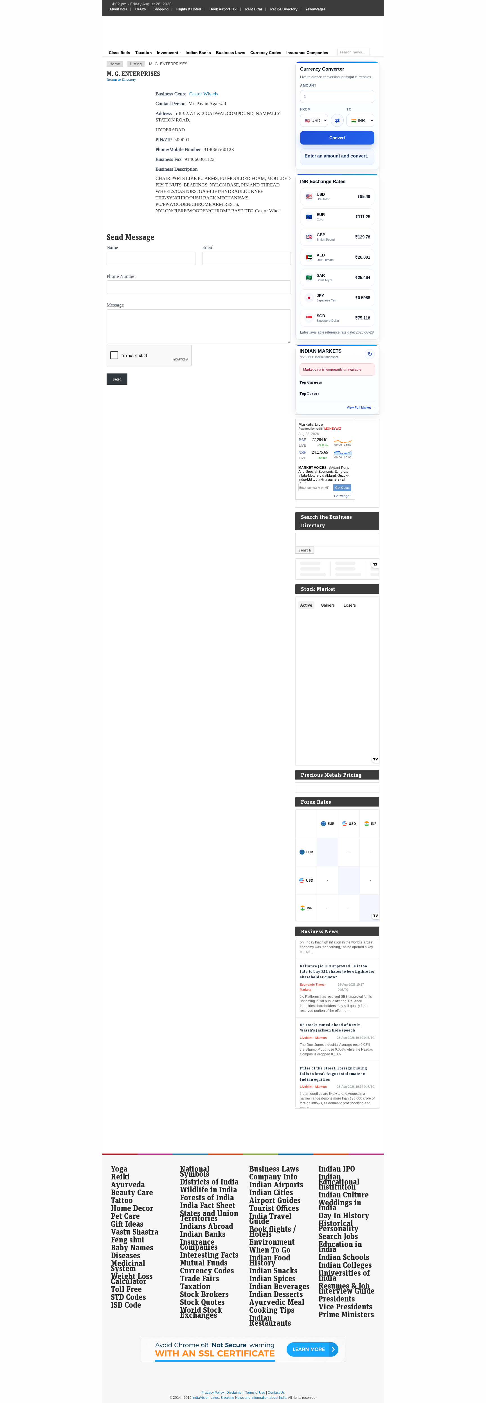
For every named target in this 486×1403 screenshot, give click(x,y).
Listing (136, 64)
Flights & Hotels (189, 9)
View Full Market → (361, 407)
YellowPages (315, 9)
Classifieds (119, 52)
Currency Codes (265, 52)
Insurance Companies (307, 52)
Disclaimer (234, 1393)
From (305, 109)
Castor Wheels (203, 94)
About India (118, 9)
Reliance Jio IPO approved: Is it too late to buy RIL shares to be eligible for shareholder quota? (337, 954)
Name (112, 247)
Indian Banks (198, 52)
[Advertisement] (281, 31)
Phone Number (121, 276)
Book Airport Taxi (223, 9)
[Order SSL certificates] (243, 1361)
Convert (337, 137)
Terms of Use (255, 1393)
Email (208, 247)
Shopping (161, 9)
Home (114, 64)
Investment (167, 52)
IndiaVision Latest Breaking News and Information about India (239, 1398)
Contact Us (276, 1393)
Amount (308, 85)
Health (140, 9)
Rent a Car (253, 9)
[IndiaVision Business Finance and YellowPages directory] (137, 32)
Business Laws (230, 52)
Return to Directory (121, 79)
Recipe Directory (284, 9)
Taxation (143, 52)
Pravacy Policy (212, 1393)
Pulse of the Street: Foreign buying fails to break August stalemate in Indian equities (333, 1056)
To (348, 109)
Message (115, 305)
